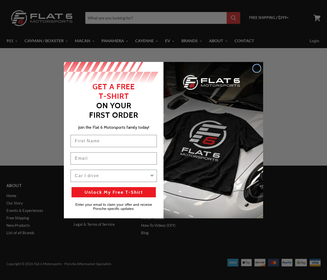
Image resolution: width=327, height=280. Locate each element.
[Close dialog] (257, 68)
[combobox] (112, 176)
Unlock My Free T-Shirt (114, 192)
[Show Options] (152, 176)
